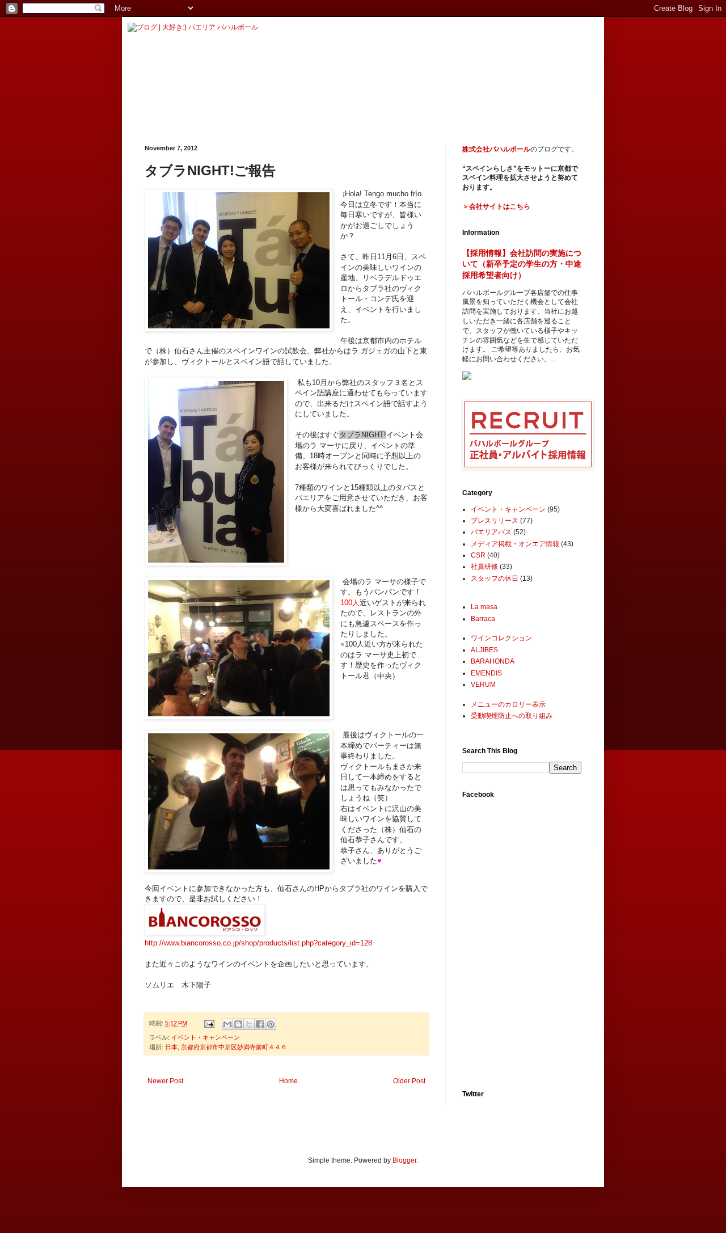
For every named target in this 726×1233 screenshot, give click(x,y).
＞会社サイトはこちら (496, 206)
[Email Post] (208, 1023)
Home (288, 1081)
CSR (478, 555)
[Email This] (227, 1024)
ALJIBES (484, 650)
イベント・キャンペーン (205, 1037)
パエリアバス (491, 532)
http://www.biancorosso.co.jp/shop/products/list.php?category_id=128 (258, 943)
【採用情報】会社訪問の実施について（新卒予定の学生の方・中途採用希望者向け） (521, 264)
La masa (484, 607)
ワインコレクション (501, 638)
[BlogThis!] (238, 1024)
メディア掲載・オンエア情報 (515, 544)
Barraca (483, 619)
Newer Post (165, 1081)
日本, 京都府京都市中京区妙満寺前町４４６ (226, 1047)
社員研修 (484, 567)
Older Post (409, 1081)
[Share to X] (249, 1024)
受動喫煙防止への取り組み (511, 716)
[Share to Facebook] (259, 1024)
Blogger (404, 1160)
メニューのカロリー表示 (508, 704)
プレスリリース (494, 521)
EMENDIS (486, 673)
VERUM (483, 685)
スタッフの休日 (494, 578)
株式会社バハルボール (496, 149)
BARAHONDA (492, 661)
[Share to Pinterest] (270, 1024)
